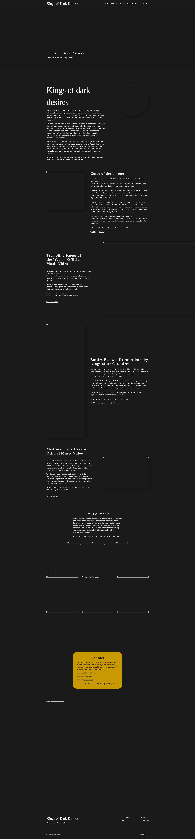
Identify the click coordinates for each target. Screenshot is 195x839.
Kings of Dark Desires (62, 4)
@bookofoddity (88, 676)
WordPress (146, 834)
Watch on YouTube (52, 302)
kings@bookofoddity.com (88, 673)
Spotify (100, 402)
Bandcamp (101, 231)
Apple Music (108, 402)
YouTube (93, 231)
